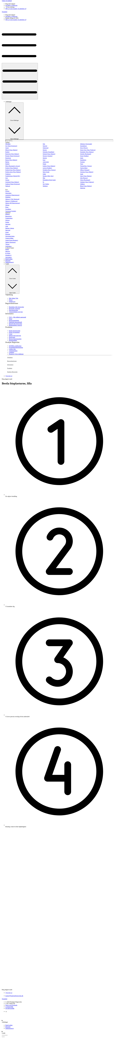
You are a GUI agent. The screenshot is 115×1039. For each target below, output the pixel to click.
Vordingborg (8, 246)
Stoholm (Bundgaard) (85, 154)
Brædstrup (8, 158)
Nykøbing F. (8, 255)
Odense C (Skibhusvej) (11, 201)
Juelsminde (46, 162)
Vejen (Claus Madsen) (86, 176)
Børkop (7, 162)
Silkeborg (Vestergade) (86, 144)
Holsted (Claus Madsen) (49, 154)
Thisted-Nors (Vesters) (86, 166)
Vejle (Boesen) (84, 178)
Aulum (7, 148)
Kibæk (44, 164)
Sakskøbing (8, 257)
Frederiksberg (8, 218)
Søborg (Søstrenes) (10, 242)
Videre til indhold (7, 1)
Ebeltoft (7, 164)
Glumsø (7, 220)
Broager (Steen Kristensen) (12, 156)
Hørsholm (7, 224)
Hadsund (7, 186)
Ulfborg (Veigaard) (84, 170)
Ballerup (7, 214)
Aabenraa (82, 188)
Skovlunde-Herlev (10, 236)
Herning (45, 150)
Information (10, 364)
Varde (81, 174)
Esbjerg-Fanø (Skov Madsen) (13, 170)
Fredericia (8, 174)
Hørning (45, 158)
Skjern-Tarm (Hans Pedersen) (88, 150)
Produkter (9, 368)
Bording (7, 152)
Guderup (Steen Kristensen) (12, 184)
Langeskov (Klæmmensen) (12, 195)
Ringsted (7, 234)
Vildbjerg (82, 184)
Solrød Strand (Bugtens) (11, 240)
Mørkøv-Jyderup (9, 228)
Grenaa (7, 180)
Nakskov (7, 251)
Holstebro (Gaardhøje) (48, 152)
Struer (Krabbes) (84, 156)
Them (81, 164)
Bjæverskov (8, 216)
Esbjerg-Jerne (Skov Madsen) (13, 172)
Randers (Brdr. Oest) (48, 176)
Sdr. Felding (46, 184)
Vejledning (10, 357)
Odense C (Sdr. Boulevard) (12, 199)
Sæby (81, 158)
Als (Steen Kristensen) (11, 146)
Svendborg (8, 209)
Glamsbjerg (8, 193)
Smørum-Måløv (9, 238)
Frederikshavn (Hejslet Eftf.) (12, 176)
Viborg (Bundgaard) (85, 180)
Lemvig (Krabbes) (47, 168)
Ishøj (6, 226)
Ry (43, 182)
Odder (44, 174)
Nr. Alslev (7, 253)
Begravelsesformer (12, 361)
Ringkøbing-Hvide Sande (49, 180)
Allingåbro (8, 144)
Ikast (44, 160)
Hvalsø (7, 222)
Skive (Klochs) (84, 148)
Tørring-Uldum (84, 168)
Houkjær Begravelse (12, 372)
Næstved (7, 230)
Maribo (7, 249)
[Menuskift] (20, 81)
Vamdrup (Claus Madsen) (86, 172)
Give (6, 178)
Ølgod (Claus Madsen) (86, 186)
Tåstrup (7, 244)
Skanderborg (83, 146)
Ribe (44, 178)
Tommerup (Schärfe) (10, 211)
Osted (7, 232)
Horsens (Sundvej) (47, 156)
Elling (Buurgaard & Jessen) (12, 166)
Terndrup (82, 162)
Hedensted (45, 148)
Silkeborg (45, 186)
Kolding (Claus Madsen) (49, 166)
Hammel (45, 146)
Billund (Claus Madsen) (11, 150)
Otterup (7, 205)
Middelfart (8, 197)
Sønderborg (83, 160)
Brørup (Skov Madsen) (11, 160)
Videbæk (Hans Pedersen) (87, 182)
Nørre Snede (46, 172)
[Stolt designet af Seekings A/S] (6, 1011)
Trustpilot (4, 12)
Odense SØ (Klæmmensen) (12, 203)
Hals (44, 144)
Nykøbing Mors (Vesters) (49, 170)
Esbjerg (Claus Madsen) (11, 168)
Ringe (6, 207)
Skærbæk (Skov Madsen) (87, 152)
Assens (7, 191)
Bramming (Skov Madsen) (12, 154)
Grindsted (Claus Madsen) (12, 182)
